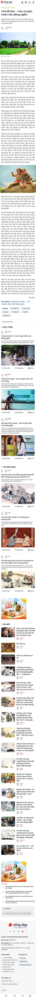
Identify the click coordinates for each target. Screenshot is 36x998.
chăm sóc (16, 312)
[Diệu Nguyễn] (2, 332)
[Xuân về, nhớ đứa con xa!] (8, 659)
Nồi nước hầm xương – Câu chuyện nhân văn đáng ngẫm (16, 424)
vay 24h (22, 958)
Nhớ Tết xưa (20, 644)
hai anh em (26, 308)
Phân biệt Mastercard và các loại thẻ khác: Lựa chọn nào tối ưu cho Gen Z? (20, 902)
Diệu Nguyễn (8, 27)
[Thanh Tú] (17, 638)
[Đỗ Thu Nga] (2, 471)
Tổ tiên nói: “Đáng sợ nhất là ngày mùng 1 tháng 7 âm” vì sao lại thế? (24, 777)
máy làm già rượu (25, 965)
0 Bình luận (20, 368)
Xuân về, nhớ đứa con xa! (24, 657)
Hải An (21, 646)
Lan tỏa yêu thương (24, 913)
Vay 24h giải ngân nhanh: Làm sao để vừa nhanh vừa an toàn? (19, 897)
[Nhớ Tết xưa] (8, 648)
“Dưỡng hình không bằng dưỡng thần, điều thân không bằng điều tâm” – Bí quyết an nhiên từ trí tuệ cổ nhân (25, 670)
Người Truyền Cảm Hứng (10, 960)
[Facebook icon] (10, 931)
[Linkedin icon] (18, 931)
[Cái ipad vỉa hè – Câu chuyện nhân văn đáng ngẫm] (18, 355)
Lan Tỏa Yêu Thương (8, 962)
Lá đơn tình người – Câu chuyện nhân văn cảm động (17, 380)
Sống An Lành (7, 967)
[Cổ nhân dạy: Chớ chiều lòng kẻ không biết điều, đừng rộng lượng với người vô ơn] (18, 493)
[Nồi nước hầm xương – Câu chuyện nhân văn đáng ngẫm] (18, 445)
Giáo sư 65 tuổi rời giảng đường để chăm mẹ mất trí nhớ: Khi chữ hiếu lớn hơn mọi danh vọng (25, 631)
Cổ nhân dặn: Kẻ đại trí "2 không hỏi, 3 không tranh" (15, 518)
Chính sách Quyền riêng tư (10, 984)
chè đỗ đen (15, 308)
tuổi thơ (25, 312)
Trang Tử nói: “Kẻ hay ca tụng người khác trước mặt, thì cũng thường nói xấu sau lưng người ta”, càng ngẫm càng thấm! (25, 747)
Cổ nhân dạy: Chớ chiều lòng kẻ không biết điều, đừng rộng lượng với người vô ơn (17, 476)
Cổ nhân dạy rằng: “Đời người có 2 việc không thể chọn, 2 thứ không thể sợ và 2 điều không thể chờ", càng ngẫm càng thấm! (25, 701)
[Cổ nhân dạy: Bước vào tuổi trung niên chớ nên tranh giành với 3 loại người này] (18, 579)
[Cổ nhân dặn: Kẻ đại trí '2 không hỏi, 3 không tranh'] (18, 537)
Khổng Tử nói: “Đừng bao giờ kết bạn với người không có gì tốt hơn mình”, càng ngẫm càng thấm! (25, 716)
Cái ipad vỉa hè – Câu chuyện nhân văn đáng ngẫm (16, 337)
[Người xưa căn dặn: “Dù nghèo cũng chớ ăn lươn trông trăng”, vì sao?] (8, 793)
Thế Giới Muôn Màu (8, 969)
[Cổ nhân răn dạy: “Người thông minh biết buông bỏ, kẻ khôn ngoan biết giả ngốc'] (8, 763)
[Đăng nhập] (33, 2)
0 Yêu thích (7, 368)
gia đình (14, 68)
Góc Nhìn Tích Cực (8, 971)
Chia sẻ (32, 368)
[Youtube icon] (22, 931)
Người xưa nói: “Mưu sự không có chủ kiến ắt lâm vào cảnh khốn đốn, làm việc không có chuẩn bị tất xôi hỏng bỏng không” (25, 805)
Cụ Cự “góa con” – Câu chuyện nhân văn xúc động (25, 848)
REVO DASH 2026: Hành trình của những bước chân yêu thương (19, 887)
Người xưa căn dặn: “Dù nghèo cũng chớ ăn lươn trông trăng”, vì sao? (25, 791)
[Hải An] (17, 647)
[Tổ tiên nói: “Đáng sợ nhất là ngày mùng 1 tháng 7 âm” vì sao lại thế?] (8, 778)
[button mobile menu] (22, 2)
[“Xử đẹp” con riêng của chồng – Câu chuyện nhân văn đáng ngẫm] (8, 822)
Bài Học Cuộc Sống (8, 964)
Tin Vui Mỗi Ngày (7, 957)
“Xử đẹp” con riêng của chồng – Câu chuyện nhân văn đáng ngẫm (25, 820)
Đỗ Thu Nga (8, 470)
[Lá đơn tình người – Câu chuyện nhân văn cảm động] (18, 399)
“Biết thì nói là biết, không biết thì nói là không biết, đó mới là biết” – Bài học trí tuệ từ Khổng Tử (25, 731)
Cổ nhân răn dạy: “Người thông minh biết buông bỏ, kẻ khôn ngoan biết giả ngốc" (25, 762)
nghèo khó (7, 315)
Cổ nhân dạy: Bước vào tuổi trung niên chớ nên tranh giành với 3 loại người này (17, 562)
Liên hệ (4, 990)
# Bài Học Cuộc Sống (8, 7)
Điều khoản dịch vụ (7, 981)
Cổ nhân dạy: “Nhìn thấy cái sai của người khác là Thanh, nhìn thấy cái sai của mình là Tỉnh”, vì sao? (25, 686)
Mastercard (23, 961)
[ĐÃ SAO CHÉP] (22, 996)
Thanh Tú (22, 638)
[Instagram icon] (14, 931)
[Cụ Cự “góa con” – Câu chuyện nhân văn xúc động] (8, 850)
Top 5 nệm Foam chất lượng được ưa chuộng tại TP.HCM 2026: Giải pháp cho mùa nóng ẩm (18, 892)
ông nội (6, 312)
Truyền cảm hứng (10, 913)
